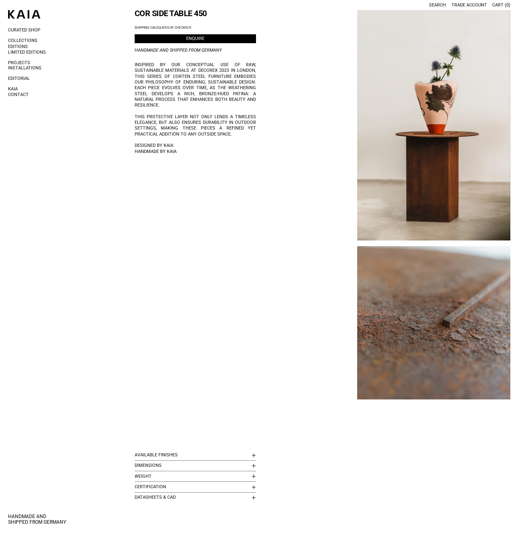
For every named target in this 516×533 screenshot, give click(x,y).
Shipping (142, 28)
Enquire (195, 38)
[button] (434, 125)
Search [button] (437, 5)
